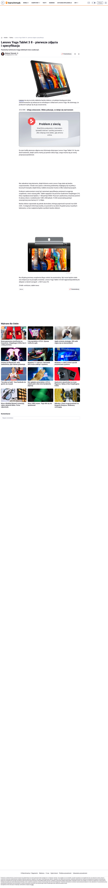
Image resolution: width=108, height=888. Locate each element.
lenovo (21, 289)
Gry (75, 2)
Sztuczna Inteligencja (64, 2)
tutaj (32, 884)
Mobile (25, 2)
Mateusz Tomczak (10, 53)
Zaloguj (100, 2)
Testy (44, 2)
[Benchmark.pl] (14, 2)
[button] (93, 3)
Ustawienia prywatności (79, 873)
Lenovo (21, 100)
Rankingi (52, 2)
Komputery (35, 2)
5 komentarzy (67, 54)
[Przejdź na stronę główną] (2, 4)
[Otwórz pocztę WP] (88, 2)
